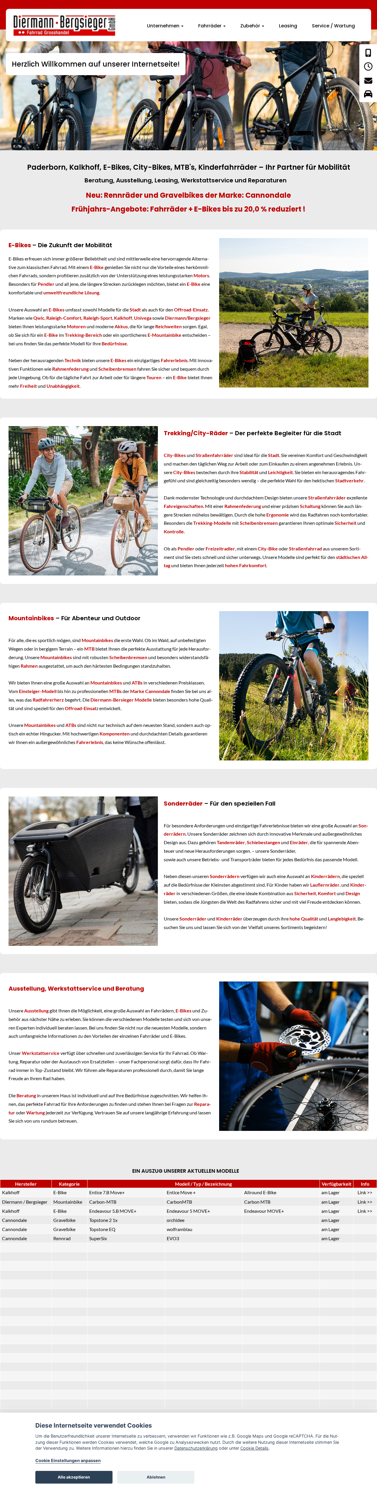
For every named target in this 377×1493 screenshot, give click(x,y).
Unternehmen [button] (164, 25)
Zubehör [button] (250, 25)
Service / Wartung (333, 25)
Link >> (365, 1192)
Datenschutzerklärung (196, 1448)
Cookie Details (254, 1448)
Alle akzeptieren (74, 1477)
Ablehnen (156, 1477)
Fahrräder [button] (210, 25)
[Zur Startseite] (65, 25)
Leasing (288, 25)
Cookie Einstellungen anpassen (68, 1460)
